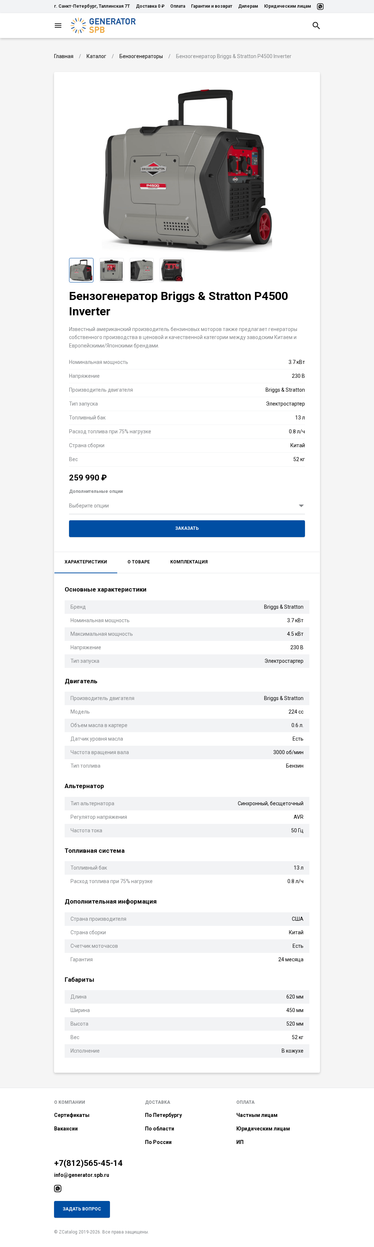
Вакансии (66, 1129)
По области (159, 1129)
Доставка (157, 1102)
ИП (240, 1142)
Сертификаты (71, 1115)
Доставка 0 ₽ (150, 6)
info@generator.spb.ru (81, 1175)
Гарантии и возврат (211, 6)
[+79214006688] (320, 6)
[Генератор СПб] (103, 25)
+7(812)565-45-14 (88, 1163)
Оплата (177, 6)
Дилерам (248, 6)
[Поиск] (316, 25)
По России (158, 1142)
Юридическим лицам (287, 6)
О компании (69, 1102)
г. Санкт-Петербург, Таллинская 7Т (92, 6)
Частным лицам (257, 1115)
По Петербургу (163, 1115)
